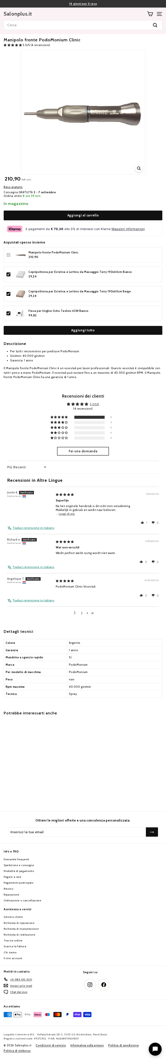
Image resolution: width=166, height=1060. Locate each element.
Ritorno (8, 888)
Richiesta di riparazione (19, 923)
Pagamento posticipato (19, 882)
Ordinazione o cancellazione (22, 900)
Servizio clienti (13, 916)
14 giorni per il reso (83, 3)
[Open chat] (155, 1049)
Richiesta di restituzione (19, 934)
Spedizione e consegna (19, 865)
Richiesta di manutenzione (21, 928)
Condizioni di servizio (51, 1045)
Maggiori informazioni (128, 229)
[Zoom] (139, 168)
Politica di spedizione (123, 1045)
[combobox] (83, 25)
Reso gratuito (13, 187)
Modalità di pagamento (19, 871)
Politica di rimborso (17, 1050)
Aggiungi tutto (83, 330)
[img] (65, 494)
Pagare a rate (12, 876)
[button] (13, 45)
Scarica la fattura (15, 946)
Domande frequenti (16, 859)
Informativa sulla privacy (87, 1045)
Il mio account (13, 958)
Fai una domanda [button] (83, 451)
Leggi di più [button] (67, 514)
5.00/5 (94, 404)
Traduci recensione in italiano (33, 528)
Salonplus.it (18, 14)
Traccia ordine (13, 940)
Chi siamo (10, 952)
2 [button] (82, 613)
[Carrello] (150, 14)
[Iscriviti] (152, 832)
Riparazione (11, 894)
